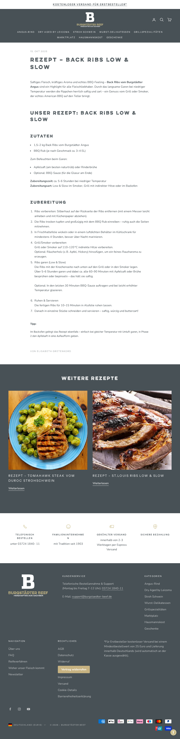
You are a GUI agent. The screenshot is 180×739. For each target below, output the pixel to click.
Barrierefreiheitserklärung (74, 696)
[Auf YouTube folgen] (28, 709)
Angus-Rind (26, 32)
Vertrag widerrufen (73, 669)
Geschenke (115, 37)
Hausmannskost (91, 37)
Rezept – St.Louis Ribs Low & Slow (129, 475)
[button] (173, 732)
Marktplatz (66, 37)
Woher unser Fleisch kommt (26, 668)
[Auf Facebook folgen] (10, 709)
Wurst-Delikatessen (114, 32)
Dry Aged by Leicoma (54, 32)
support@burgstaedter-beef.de (92, 597)
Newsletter (15, 674)
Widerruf (63, 661)
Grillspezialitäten (148, 32)
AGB (61, 649)
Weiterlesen (16, 488)
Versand (63, 684)
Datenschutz (66, 655)
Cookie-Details (67, 690)
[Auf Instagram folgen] (19, 709)
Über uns (14, 649)
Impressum (65, 677)
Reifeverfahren (17, 661)
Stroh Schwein (84, 32)
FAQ (11, 655)
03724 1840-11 (112, 588)
